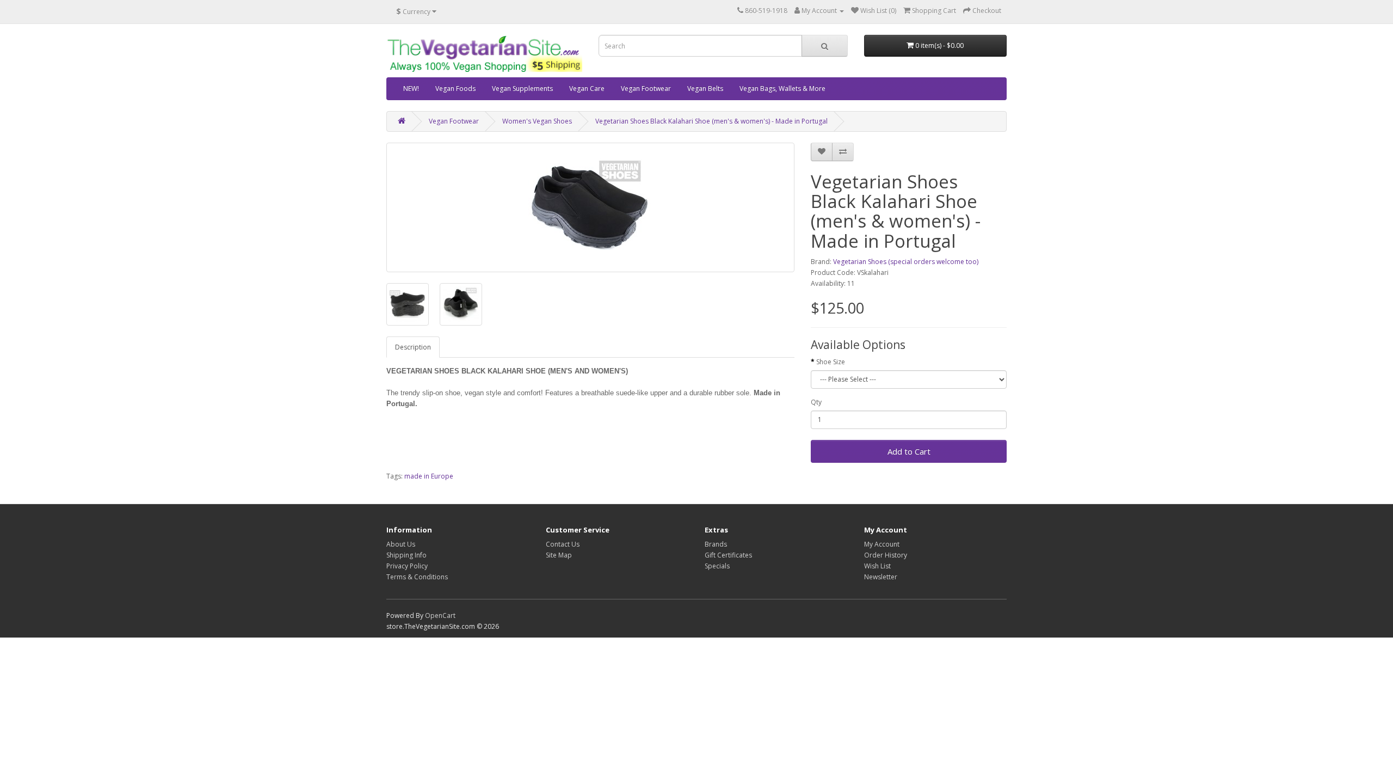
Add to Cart (908, 451)
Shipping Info (406, 555)
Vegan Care (587, 88)
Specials (717, 566)
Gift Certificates (728, 555)
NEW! (411, 88)
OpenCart (440, 615)
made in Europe (428, 476)
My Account (881, 544)
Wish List (877, 566)
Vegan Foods (455, 88)
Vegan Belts (705, 88)
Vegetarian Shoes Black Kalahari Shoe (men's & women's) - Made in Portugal (711, 121)
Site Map (559, 555)
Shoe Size (830, 361)
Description (413, 347)
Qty (816, 402)
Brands (716, 544)
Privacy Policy (407, 566)
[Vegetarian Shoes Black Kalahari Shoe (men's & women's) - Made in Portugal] (590, 207)
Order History (885, 555)
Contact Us (563, 544)
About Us (400, 544)
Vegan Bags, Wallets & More (782, 88)
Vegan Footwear (646, 88)
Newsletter (880, 576)
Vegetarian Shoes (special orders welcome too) (905, 261)
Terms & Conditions (417, 576)
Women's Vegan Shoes (537, 121)
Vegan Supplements (522, 88)
